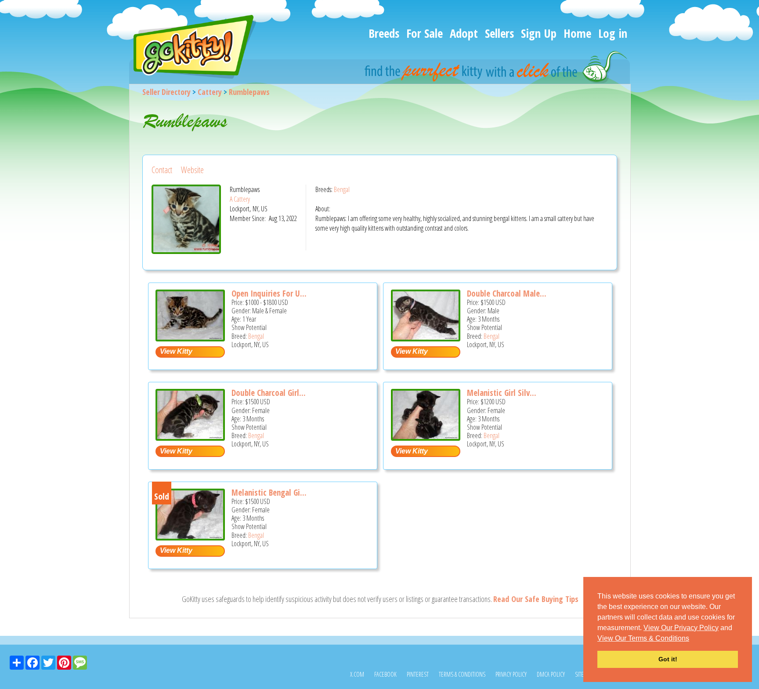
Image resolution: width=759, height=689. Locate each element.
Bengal (342, 189)
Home (577, 33)
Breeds (384, 33)
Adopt (464, 33)
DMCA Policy (551, 674)
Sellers (499, 33)
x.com (357, 674)
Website (192, 170)
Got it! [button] (667, 659)
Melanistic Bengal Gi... (269, 492)
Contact (162, 170)
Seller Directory (166, 92)
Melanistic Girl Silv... (501, 393)
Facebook (385, 674)
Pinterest (418, 674)
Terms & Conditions (462, 674)
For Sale (424, 33)
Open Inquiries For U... (269, 293)
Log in (612, 33)
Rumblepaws (249, 92)
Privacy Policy (511, 674)
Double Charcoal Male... (506, 293)
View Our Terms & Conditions (643, 638)
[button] (692, 639)
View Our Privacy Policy (681, 627)
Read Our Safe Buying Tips (535, 599)
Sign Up (539, 33)
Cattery (210, 92)
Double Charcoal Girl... (268, 393)
